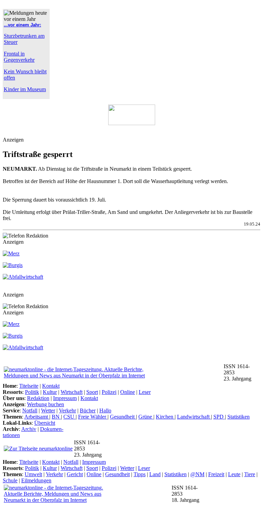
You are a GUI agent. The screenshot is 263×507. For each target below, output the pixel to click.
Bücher (88, 410)
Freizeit (216, 474)
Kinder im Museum (25, 89)
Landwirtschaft (194, 417)
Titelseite (28, 386)
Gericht (75, 474)
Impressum (65, 398)
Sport (92, 392)
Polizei (109, 392)
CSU (69, 417)
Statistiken (238, 417)
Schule (10, 480)
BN (56, 417)
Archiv (28, 429)
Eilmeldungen (36, 480)
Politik (32, 392)
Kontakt (51, 386)
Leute (234, 474)
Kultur (50, 392)
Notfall (29, 410)
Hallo (105, 410)
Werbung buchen (45, 404)
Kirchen (165, 417)
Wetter (48, 410)
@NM (197, 474)
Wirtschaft (72, 392)
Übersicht (44, 423)
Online (127, 392)
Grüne (145, 417)
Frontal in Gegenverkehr (19, 57)
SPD (219, 417)
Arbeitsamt (36, 417)
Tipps (140, 474)
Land (155, 474)
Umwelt (33, 474)
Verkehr (67, 410)
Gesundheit (123, 417)
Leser (145, 392)
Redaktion (38, 398)
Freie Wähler (93, 417)
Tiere (249, 474)
